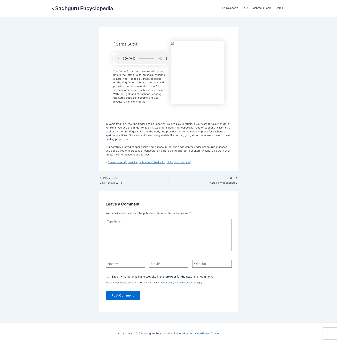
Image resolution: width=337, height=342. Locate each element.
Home (279, 7)
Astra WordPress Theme (204, 333)
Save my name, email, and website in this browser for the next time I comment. (162, 276)
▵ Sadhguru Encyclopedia (82, 8)
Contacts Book (262, 7)
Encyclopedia (230, 7)
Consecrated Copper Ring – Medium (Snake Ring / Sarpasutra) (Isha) (149, 162)
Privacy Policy (167, 282)
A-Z (245, 7)
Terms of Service (187, 282)
